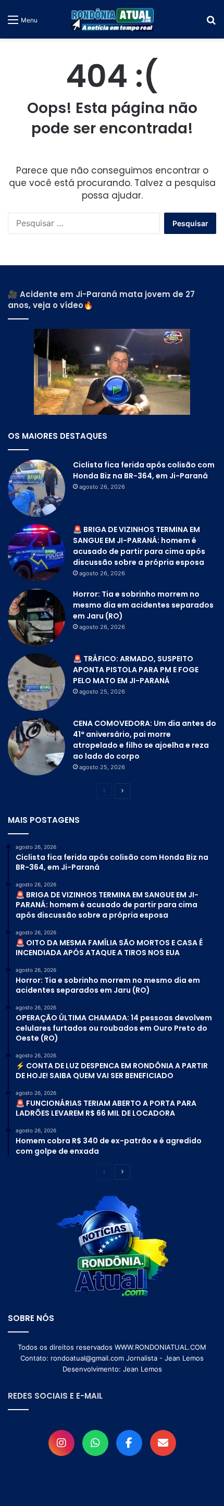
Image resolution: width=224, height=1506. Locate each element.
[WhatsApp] (95, 1443)
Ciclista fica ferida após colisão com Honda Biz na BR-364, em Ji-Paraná (144, 470)
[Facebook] (129, 1443)
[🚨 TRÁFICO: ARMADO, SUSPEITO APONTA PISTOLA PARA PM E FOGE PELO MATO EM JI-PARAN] (36, 682)
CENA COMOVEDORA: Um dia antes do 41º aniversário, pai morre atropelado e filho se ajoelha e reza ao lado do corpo (144, 739)
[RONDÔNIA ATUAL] (112, 19)
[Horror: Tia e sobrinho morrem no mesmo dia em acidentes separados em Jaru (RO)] (36, 617)
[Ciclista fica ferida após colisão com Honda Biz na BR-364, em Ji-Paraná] (36, 488)
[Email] (163, 1443)
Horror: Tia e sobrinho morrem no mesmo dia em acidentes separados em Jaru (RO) (143, 605)
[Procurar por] (211, 23)
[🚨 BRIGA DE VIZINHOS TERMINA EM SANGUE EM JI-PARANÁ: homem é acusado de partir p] (36, 553)
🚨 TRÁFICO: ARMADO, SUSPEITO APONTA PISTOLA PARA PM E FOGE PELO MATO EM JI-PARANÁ (135, 669)
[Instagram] (61, 1443)
